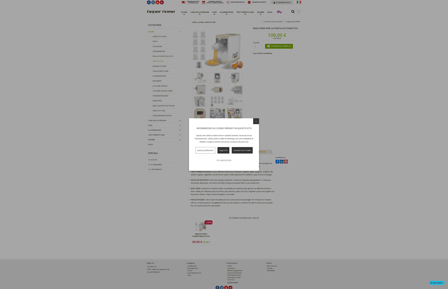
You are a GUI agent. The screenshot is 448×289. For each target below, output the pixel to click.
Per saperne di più (224, 160)
